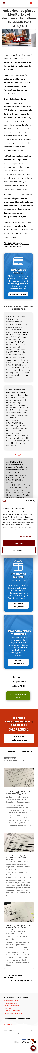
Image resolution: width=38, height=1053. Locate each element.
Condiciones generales (11, 1005)
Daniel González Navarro (18, 797)
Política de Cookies (10, 1003)
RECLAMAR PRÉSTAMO (18, 605)
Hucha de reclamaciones (19, 738)
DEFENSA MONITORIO (18, 662)
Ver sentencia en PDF (18, 696)
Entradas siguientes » (21, 980)
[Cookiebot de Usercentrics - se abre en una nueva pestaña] (27, 501)
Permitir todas (19, 543)
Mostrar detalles (25, 536)
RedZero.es (8, 1024)
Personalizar (17, 550)
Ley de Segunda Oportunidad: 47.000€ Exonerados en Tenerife (18, 858)
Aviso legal (7, 1008)
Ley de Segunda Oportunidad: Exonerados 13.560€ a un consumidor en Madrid (18, 793)
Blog (18, 799)
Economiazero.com (10, 1022)
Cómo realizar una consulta (13, 1013)
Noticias (27, 802)
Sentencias (21, 936)
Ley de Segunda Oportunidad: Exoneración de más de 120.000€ (18, 927)
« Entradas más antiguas (13, 976)
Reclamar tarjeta (18, 294)
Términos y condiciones (12, 1011)
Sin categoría (11, 869)
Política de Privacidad (11, 1000)
